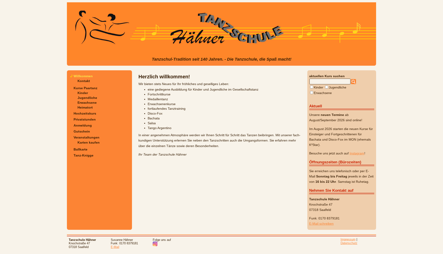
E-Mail (115, 247)
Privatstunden (85, 119)
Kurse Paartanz (85, 88)
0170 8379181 (329, 218)
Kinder (83, 93)
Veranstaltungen (86, 137)
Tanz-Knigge (83, 155)
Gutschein (82, 131)
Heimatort (85, 107)
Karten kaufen (89, 142)
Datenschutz (349, 243)
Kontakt (84, 81)
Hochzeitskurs (85, 113)
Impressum (348, 239)
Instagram (357, 153)
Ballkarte (80, 149)
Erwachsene (87, 102)
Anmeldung (83, 125)
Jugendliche (87, 98)
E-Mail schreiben (321, 223)
